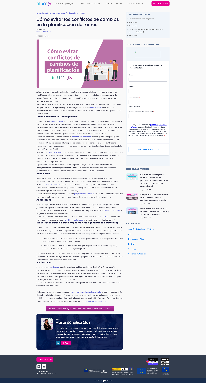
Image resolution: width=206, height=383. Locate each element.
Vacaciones (133, 22)
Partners (109, 4)
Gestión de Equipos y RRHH (65, 4)
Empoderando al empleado (48, 13)
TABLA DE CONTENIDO (138, 14)
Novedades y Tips (93, 4)
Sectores (118, 4)
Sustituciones (133, 35)
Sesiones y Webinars (135, 4)
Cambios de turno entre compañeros (141, 19)
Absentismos (133, 26)
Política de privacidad (103, 380)
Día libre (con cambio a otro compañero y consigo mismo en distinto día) (146, 31)
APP (82, 4)
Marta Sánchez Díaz (44, 31)
